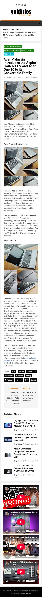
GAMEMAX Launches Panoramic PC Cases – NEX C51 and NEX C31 (24, 468)
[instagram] (19, 5)
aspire (21, 371)
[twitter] (22, 5)
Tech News (8, 54)
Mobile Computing (11, 50)
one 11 (19, 380)
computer (9, 376)
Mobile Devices (27, 50)
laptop (28, 376)
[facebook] (16, 5)
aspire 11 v (31, 371)
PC (26, 380)
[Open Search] (35, 23)
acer (13, 371)
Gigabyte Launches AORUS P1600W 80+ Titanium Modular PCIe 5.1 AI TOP (26, 423)
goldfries (9, 77)
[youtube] (25, 5)
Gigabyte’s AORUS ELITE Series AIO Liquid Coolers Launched (25, 437)
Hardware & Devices (12, 47)
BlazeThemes (26, 593)
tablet (33, 380)
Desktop (19, 376)
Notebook (9, 380)
